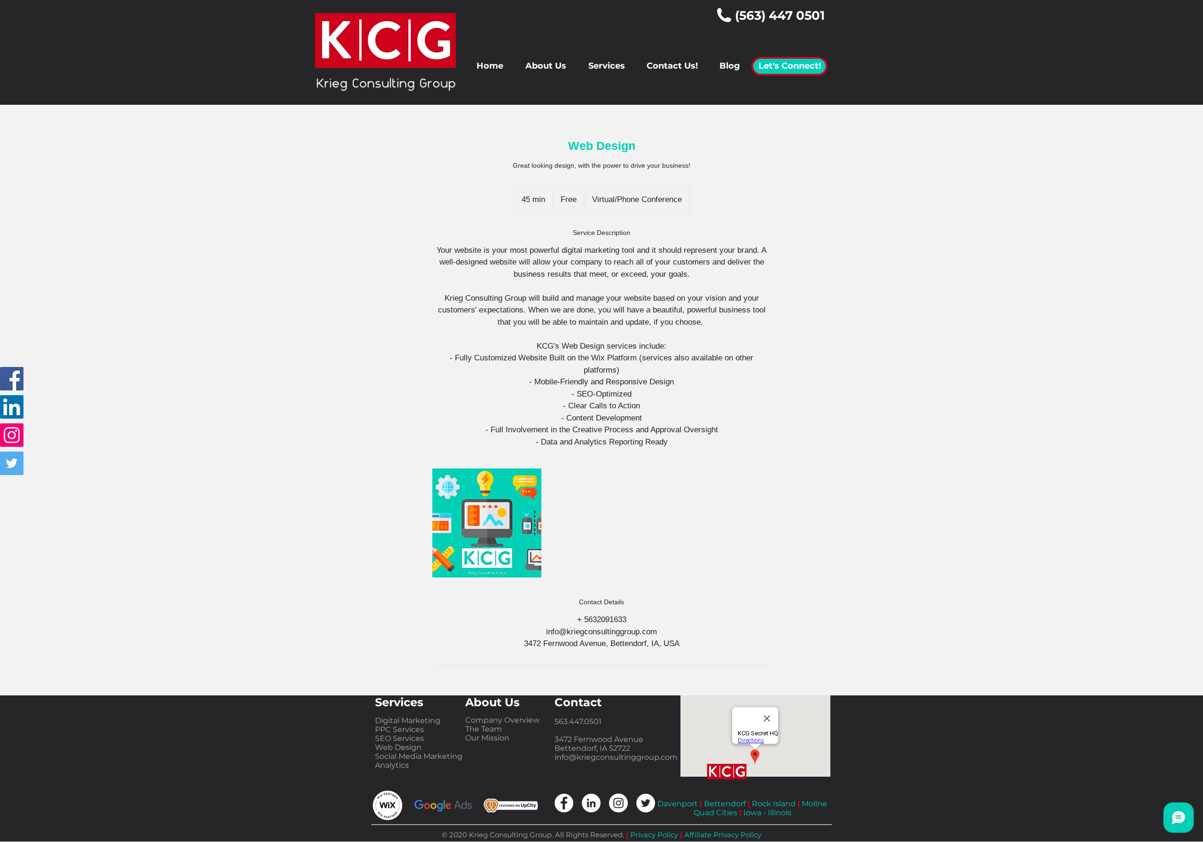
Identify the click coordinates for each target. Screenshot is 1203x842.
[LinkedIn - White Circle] (591, 803)
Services (399, 702)
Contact (578, 702)
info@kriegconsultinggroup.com (616, 757)
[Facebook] (11, 378)
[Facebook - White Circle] (564, 803)
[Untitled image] (486, 522)
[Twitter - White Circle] (645, 803)
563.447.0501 (578, 721)
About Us (492, 702)
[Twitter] (11, 463)
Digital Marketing (407, 720)
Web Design (398, 747)
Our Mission (487, 737)
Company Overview (502, 720)
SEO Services (399, 738)
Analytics (392, 765)
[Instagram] (11, 435)
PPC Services (399, 729)
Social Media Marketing (418, 756)
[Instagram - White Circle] (618, 803)
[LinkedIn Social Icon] (11, 407)
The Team (483, 729)
